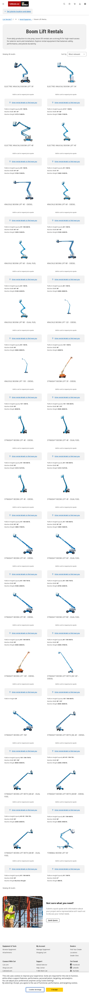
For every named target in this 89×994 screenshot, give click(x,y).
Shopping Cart (41, 952)
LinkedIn (76, 968)
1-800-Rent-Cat (41, 971)
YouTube (76, 971)
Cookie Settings (35, 990)
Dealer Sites (74, 956)
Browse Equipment (9, 949)
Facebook (76, 965)
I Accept (54, 990)
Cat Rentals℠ (7, 19)
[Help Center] (69, 4)
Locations (73, 952)
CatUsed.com (7, 971)
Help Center (40, 968)
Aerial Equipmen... (26, 19)
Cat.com (6, 965)
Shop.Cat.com (7, 968)
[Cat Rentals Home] (18, 4)
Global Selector (41, 965)
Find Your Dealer (76, 949)
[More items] (15, 19)
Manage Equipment (43, 949)
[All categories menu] (3, 4)
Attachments (7, 952)
